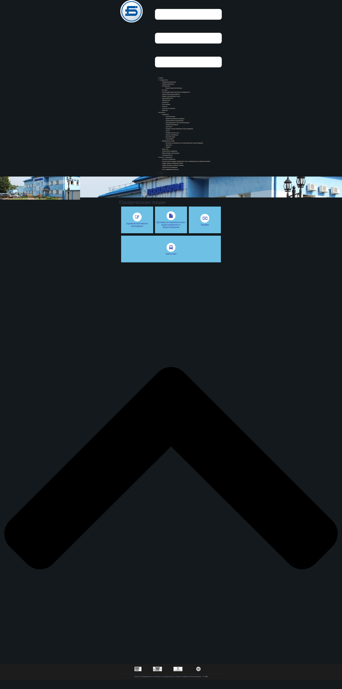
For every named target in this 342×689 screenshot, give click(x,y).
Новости (164, 106)
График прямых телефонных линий (172, 163)
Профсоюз (165, 102)
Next (139, 672)
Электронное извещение (169, 151)
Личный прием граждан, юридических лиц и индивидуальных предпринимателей (186, 161)
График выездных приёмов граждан (173, 165)
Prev (135, 672)
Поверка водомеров (172, 124)
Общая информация (168, 84)
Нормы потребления (172, 135)
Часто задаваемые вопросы (170, 169)
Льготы (168, 130)
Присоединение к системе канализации (177, 122)
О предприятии (163, 80)
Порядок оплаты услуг (172, 133)
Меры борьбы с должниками (170, 153)
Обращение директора (169, 82)
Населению (165, 114)
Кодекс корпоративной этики (171, 96)
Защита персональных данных (171, 94)
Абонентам (162, 112)
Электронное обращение (169, 167)
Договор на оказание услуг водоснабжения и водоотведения (184, 143)
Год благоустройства (168, 108)
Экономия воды (170, 116)
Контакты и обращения (165, 157)
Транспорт (169, 126)
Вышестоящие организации (174, 88)
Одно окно (165, 149)
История (164, 90)
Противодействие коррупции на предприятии (176, 92)
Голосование (170, 139)
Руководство (166, 86)
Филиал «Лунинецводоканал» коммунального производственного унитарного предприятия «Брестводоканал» (168, 676)
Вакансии (165, 110)
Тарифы (168, 147)
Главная (161, 78)
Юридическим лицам (168, 141)
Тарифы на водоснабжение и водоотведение (179, 128)
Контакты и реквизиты (168, 159)
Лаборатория (166, 100)
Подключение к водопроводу (174, 120)
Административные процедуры (175, 118)
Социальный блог (167, 155)
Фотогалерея (166, 104)
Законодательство (167, 98)
